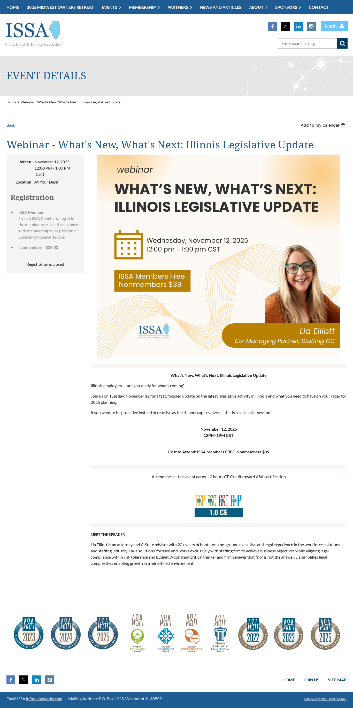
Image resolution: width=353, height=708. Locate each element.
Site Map (337, 679)
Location (23, 181)
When (25, 161)
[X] (285, 26)
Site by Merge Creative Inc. (325, 699)
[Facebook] (272, 26)
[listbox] (324, 125)
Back (10, 125)
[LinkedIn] (298, 26)
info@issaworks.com (44, 698)
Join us (311, 679)
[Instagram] (311, 26)
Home (11, 102)
